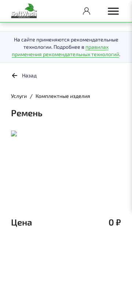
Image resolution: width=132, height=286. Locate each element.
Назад (29, 75)
